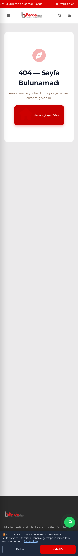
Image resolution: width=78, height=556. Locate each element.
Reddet (20, 549)
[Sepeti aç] (69, 15)
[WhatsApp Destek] (69, 522)
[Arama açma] (59, 15)
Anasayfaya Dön (46, 115)
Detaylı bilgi (31, 541)
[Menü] (8, 15)
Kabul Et (58, 549)
